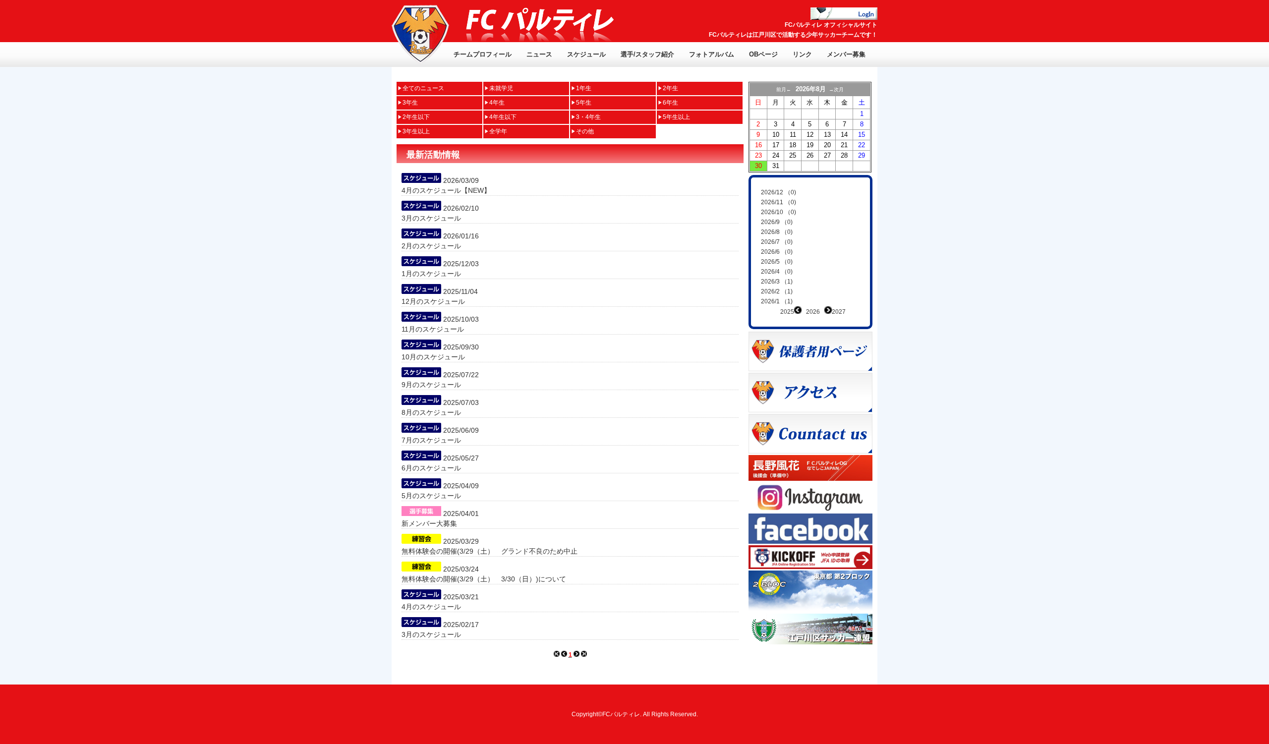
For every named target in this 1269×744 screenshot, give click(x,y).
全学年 (498, 131)
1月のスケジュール (431, 274)
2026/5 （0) (777, 261)
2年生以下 (416, 117)
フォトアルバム (711, 54)
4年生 (497, 102)
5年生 (583, 102)
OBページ (763, 54)
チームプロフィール (483, 54)
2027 (839, 311)
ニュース (539, 54)
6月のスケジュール (431, 468)
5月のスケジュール (431, 496)
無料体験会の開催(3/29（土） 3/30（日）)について (484, 579)
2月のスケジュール (431, 246)
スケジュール (586, 54)
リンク (802, 54)
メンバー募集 (846, 54)
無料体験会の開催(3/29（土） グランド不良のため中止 (489, 551)
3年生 (410, 102)
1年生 (583, 88)
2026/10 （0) (778, 212)
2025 (787, 311)
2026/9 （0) (777, 222)
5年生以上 (676, 117)
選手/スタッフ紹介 (647, 54)
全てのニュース (423, 88)
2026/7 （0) (777, 241)
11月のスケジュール (433, 329)
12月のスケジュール (433, 301)
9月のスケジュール (431, 385)
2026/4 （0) (777, 271)
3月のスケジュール (431, 218)
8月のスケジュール (431, 412)
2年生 (670, 88)
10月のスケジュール (433, 357)
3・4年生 (588, 117)
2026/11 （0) (778, 202)
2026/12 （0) (778, 192)
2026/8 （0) (777, 232)
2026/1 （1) (777, 301)
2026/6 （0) (777, 251)
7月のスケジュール (431, 440)
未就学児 (501, 88)
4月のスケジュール (431, 607)
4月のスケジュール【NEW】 (446, 190)
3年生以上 (416, 131)
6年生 (670, 102)
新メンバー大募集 (429, 523)
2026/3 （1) (777, 281)
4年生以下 (503, 117)
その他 (585, 131)
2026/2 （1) (777, 291)
